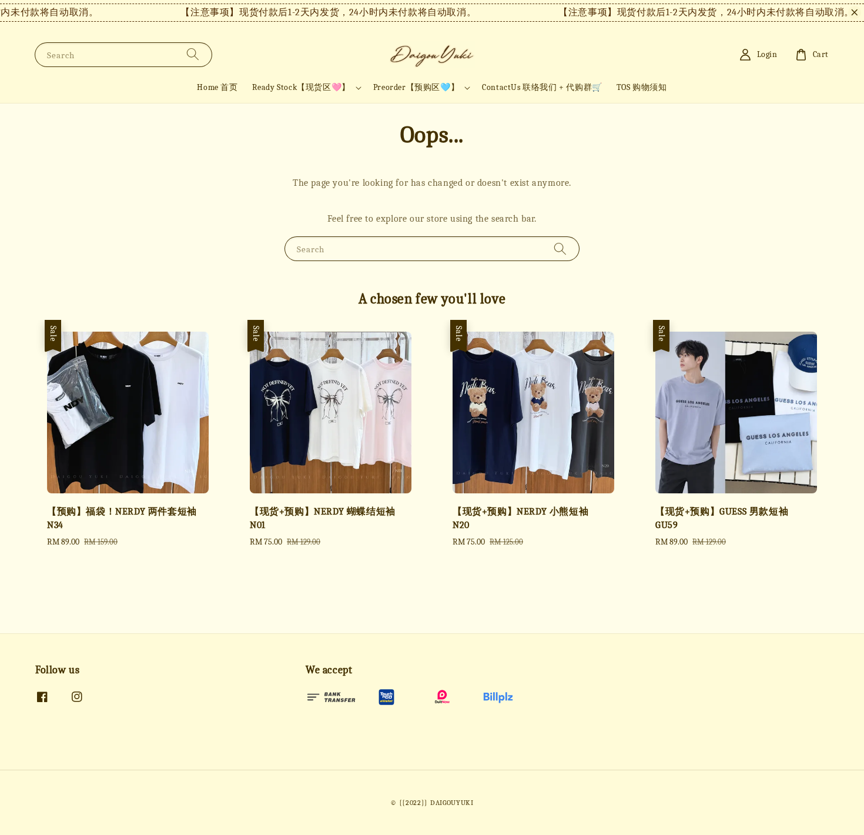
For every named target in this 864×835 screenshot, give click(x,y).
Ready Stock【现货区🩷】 (301, 87)
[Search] (193, 54)
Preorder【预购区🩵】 (416, 87)
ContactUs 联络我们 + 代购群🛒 (542, 87)
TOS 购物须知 (642, 87)
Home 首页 (217, 87)
